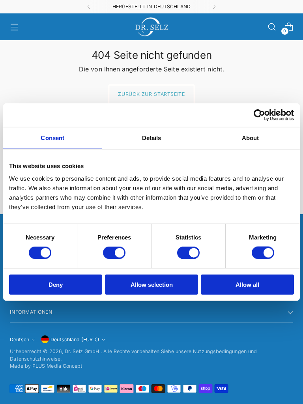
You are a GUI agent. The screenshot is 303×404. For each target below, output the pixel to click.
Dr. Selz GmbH (83, 351)
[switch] (114, 253)
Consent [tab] (52, 138)
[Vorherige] (88, 6)
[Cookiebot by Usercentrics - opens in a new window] (259, 115)
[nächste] (214, 6)
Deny (56, 284)
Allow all (247, 284)
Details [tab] (151, 138)
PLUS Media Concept (57, 366)
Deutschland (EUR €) (74, 339)
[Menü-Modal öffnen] (14, 27)
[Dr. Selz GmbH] (151, 27)
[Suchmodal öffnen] (272, 27)
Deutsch (19, 339)
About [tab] (250, 138)
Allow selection (152, 284)
